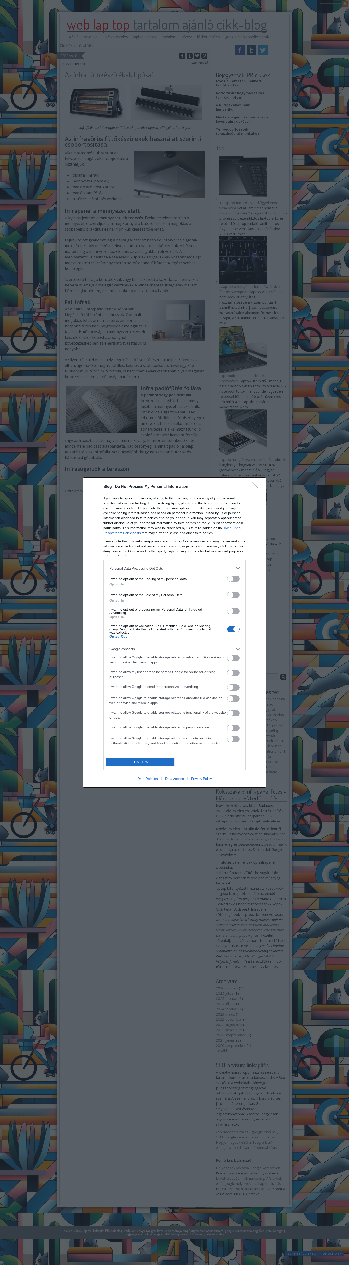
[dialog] (174, 632)
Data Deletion (147, 778)
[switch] (233, 579)
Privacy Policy (201, 778)
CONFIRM (140, 762)
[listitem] (174, 568)
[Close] (256, 486)
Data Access (174, 778)
